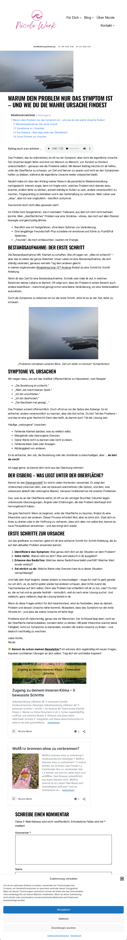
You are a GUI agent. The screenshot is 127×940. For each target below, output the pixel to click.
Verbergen (43, 115)
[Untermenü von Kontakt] (114, 25)
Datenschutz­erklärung (58, 935)
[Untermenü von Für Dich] (81, 18)
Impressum (75, 935)
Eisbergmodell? (34, 482)
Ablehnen (64, 918)
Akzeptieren (63, 909)
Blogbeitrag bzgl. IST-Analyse (53, 267)
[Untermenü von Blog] (93, 18)
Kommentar (23, 832)
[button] (122, 878)
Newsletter (52, 649)
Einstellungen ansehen (63, 927)
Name (18, 869)
